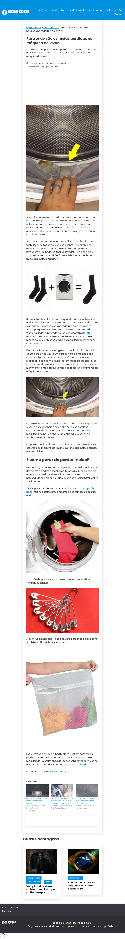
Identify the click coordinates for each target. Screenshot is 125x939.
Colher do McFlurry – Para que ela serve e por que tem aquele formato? (62, 800)
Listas (47, 881)
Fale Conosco (10, 907)
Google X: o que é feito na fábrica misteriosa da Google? (37, 800)
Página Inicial (33, 27)
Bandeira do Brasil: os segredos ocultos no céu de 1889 (81, 885)
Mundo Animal (76, 10)
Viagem (118, 14)
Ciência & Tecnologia (99, 10)
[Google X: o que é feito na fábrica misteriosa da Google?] (37, 790)
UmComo (63, 771)
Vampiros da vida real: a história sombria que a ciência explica (40, 889)
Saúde (42, 10)
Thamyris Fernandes (57, 63)
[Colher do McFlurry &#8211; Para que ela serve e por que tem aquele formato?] (62, 790)
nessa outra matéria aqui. (78, 764)
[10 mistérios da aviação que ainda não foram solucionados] (87, 790)
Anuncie (6, 911)
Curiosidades (56, 10)
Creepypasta (34, 878)
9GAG (86, 333)
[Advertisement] (62, 87)
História (119, 10)
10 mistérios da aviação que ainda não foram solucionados (86, 800)
